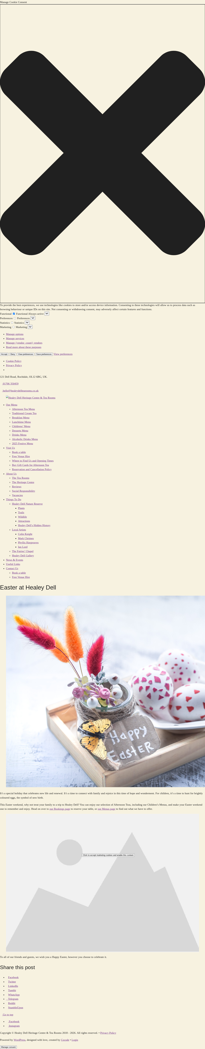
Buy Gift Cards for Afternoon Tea (30, 465)
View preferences (25, 354)
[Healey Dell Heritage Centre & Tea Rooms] (30, 397)
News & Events (14, 559)
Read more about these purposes (23, 347)
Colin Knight (25, 534)
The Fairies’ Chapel (22, 551)
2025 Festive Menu (22, 443)
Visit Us (10, 447)
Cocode (65, 1039)
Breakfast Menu (20, 417)
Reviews (16, 486)
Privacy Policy (14, 365)
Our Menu (11, 404)
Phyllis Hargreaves (28, 542)
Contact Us (12, 568)
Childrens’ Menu (21, 426)
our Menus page (106, 808)
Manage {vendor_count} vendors (24, 342)
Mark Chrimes (26, 538)
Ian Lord (22, 546)
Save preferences (44, 354)
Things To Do (13, 499)
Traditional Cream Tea (24, 413)
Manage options (14, 334)
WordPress (19, 1039)
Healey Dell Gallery (23, 555)
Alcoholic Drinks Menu (25, 439)
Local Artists (19, 529)
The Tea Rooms (20, 477)
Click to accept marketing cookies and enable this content (108, 855)
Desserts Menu (20, 430)
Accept (4, 354)
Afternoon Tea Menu (23, 409)
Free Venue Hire (21, 456)
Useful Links (13, 564)
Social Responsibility (23, 490)
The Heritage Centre (23, 482)
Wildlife (22, 516)
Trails (21, 512)
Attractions (24, 520)
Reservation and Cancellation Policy (32, 469)
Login (75, 1039)
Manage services (15, 338)
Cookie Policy (13, 361)
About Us (11, 473)
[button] (102, 153)
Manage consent (8, 1047)
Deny (13, 354)
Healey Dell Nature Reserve (27, 503)
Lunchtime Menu (21, 421)
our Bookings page (60, 808)
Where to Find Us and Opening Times (33, 460)
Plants (21, 508)
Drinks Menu (19, 434)
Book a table (19, 452)
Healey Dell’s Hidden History (34, 525)
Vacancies (17, 495)
